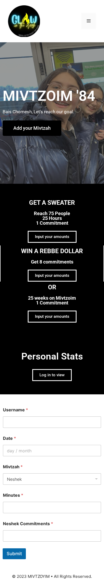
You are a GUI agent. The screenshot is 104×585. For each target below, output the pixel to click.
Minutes (13, 495)
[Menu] (88, 21)
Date (9, 438)
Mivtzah (13, 466)
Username (15, 409)
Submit (14, 553)
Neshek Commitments (28, 523)
